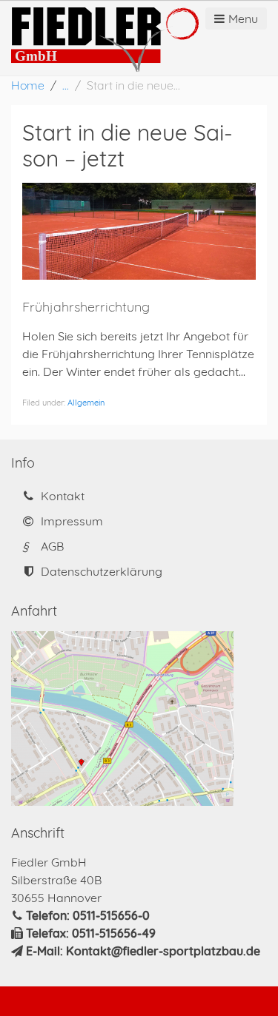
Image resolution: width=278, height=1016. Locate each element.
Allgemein (86, 402)
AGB (43, 546)
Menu (243, 18)
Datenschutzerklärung (100, 571)
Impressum (70, 521)
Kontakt (61, 495)
